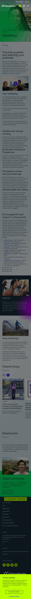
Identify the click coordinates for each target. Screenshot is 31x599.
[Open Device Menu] (28, 6)
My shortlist (19, 1)
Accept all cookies (14, 592)
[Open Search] (23, 5)
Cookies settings (14, 596)
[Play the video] (20, 6)
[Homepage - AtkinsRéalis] (9, 6)
